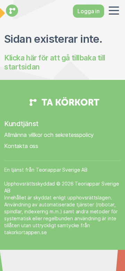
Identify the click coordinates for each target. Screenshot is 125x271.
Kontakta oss (21, 145)
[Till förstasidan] (11, 11)
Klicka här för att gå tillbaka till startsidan (54, 62)
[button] (112, 11)
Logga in (88, 11)
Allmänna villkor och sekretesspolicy (49, 134)
